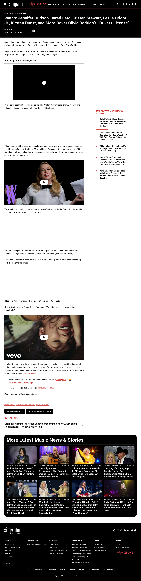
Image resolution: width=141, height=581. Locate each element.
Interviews (7, 550)
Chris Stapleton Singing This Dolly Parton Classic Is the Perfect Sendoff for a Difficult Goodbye (113, 174)
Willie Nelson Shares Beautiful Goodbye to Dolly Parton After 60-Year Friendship (113, 148)
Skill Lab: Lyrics (99, 547)
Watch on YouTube (122, 547)
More (118, 541)
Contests (72, 4)
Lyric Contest (53, 547)
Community (82, 4)
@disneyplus (28, 373)
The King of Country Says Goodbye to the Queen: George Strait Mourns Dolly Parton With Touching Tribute (118, 472)
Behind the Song (9, 544)
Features (52, 4)
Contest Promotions (56, 554)
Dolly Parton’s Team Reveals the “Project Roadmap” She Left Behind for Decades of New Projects (86, 472)
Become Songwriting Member (81, 554)
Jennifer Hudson (21, 405)
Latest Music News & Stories (15, 13)
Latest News (62, 4)
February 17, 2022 (46, 388)
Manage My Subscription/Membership (80, 561)
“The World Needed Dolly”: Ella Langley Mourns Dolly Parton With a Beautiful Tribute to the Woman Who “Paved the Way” (85, 507)
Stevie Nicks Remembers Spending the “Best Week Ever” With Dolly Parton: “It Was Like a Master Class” (113, 136)
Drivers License (9, 405)
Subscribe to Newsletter (80, 547)
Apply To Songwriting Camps (81, 550)
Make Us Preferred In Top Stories (39, 411)
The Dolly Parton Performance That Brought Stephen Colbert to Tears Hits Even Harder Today (54, 472)
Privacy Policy (110, 570)
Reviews (7, 563)
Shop (90, 4)
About (27, 570)
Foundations (98, 544)
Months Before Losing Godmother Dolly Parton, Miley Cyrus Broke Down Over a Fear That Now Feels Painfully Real (54, 507)
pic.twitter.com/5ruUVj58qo (21, 383)
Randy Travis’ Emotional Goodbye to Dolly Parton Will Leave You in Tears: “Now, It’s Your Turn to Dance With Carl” (113, 161)
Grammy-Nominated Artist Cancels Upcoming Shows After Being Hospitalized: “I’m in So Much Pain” (40, 425)
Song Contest (53, 544)
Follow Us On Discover (14, 411)
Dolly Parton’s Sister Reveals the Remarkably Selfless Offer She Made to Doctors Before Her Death (113, 122)
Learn (95, 4)
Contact (52, 570)
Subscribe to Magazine (79, 544)
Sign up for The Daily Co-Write (37, 544)
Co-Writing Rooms (100, 550)
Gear (6, 560)
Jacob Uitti (10, 29)
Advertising (40, 570)
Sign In (63, 570)
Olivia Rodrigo (44, 405)
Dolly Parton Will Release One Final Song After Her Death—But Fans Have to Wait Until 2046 (119, 506)
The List (7, 554)
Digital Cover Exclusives (12, 547)
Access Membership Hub (80, 557)
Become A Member (77, 570)
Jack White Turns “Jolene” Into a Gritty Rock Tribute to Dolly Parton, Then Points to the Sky (20, 472)
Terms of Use (94, 570)
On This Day (8, 557)
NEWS (37, 405)
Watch (102, 4)
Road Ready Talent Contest (58, 550)
